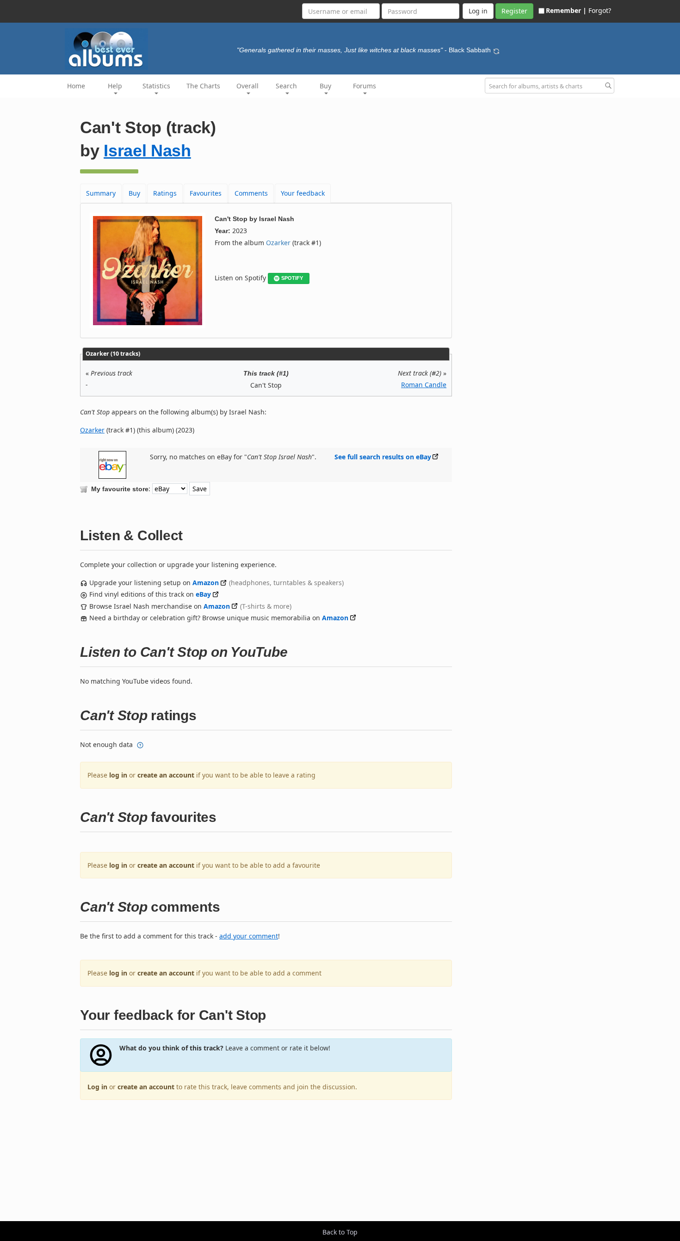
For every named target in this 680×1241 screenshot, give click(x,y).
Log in (97, 1086)
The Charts (203, 85)
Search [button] (286, 85)
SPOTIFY (292, 278)
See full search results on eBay (382, 456)
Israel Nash (147, 150)
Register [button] (514, 10)
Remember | (566, 10)
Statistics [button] (156, 85)
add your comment (248, 936)
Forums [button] (364, 85)
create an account (165, 775)
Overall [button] (247, 85)
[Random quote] (496, 50)
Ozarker (278, 242)
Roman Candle (423, 384)
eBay (203, 594)
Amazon (205, 582)
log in (118, 775)
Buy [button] (325, 85)
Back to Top (340, 1232)
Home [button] (76, 85)
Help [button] (115, 85)
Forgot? (599, 10)
